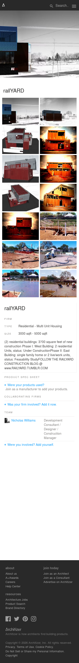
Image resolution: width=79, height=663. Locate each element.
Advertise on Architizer (57, 582)
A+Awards (12, 578)
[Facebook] (8, 620)
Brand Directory (15, 608)
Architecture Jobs (16, 599)
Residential (26, 326)
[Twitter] (16, 620)
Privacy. (10, 647)
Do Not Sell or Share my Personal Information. (35, 651)
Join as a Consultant (56, 578)
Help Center (12, 586)
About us (11, 573)
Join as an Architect (56, 573)
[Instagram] (33, 620)
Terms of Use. (26, 647)
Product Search (15, 604)
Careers (10, 582)
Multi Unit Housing (49, 326)
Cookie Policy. (45, 647)
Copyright (11, 655)
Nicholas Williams (23, 420)
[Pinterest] (25, 620)
